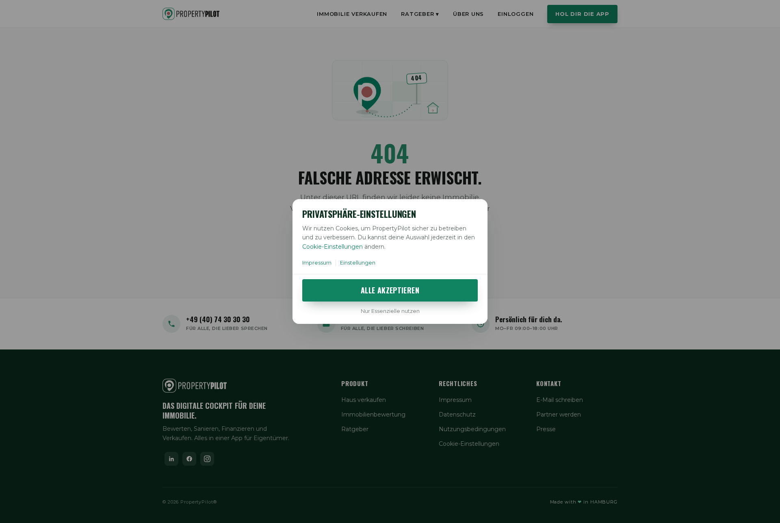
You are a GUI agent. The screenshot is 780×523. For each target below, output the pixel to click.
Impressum (317, 262)
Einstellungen (357, 262)
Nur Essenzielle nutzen (390, 311)
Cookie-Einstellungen (332, 246)
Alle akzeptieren (390, 290)
